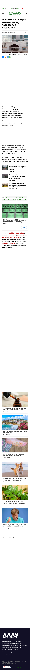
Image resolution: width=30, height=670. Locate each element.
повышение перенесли (20, 197)
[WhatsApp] (10, 57)
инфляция (8, 197)
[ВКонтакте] (3, 57)
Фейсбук (4, 237)
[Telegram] (8, 57)
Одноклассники (22, 235)
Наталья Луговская (8, 32)
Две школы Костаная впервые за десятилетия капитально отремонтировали (18, 176)
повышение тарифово (9, 199)
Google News (20, 233)
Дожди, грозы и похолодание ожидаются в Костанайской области (17, 168)
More (24, 227)
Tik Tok (10, 237)
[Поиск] (27, 13)
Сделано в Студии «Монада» (9, 663)
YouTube (11, 233)
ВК (15, 235)
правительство (21, 199)
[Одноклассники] (5, 57)
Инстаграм (17, 237)
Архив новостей (6, 654)
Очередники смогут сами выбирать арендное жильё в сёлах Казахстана (17, 185)
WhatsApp (5, 243)
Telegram (12, 243)
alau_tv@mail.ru (11, 652)
